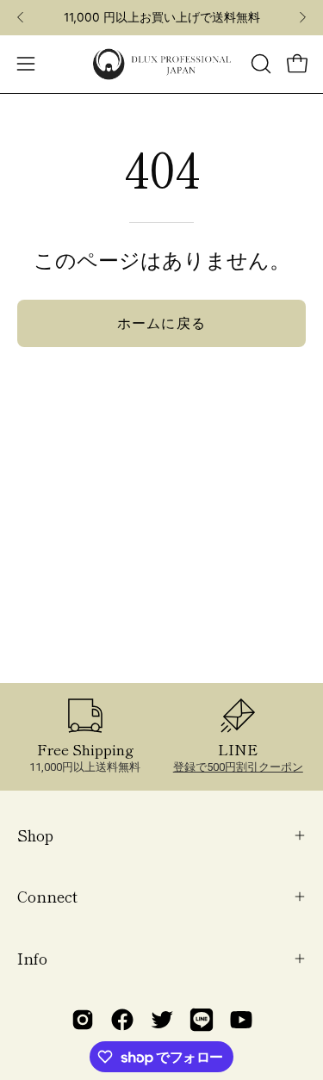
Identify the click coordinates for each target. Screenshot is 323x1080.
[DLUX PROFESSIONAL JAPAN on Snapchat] (201, 1020)
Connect (47, 896)
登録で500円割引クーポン (238, 766)
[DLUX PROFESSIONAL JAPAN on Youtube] (241, 1020)
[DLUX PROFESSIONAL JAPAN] (162, 64)
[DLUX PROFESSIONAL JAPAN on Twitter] (162, 1020)
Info (32, 958)
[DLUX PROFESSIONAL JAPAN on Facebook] (122, 1020)
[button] (259, 64)
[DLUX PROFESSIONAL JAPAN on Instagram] (83, 1020)
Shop (35, 835)
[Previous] (20, 17)
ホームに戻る (161, 323)
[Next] (302, 17)
